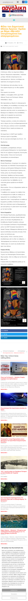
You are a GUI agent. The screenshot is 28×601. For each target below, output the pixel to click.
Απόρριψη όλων (14, 597)
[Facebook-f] (23, 2)
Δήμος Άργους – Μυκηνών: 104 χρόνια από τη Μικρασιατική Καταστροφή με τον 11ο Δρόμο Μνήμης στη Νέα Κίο (13, 531)
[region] (14, 573)
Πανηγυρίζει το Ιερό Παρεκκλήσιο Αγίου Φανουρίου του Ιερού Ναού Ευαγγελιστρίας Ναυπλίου (13, 440)
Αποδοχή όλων (14, 590)
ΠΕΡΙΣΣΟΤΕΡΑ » (4, 389)
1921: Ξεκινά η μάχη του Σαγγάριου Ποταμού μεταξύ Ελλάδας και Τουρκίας (14, 472)
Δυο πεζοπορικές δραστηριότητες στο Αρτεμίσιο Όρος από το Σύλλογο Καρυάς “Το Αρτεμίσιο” (13, 499)
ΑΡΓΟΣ (3, 46)
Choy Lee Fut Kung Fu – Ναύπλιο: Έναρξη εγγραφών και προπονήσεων (13, 378)
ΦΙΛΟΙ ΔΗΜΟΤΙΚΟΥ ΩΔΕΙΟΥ (12, 46)
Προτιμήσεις (14, 594)
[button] (18, 2)
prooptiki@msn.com (8, 2)
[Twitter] (26, 2)
